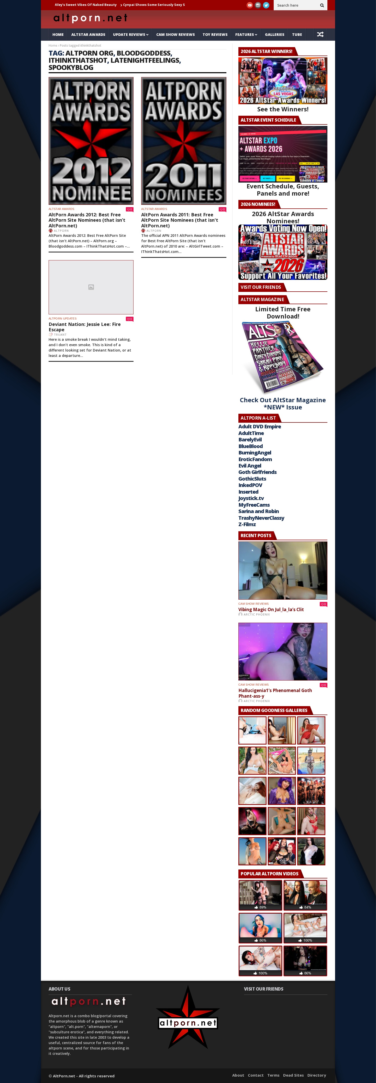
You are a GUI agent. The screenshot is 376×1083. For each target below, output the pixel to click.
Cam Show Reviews (175, 34)
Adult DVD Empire (259, 426)
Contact (256, 1075)
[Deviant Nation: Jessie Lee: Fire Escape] (91, 287)
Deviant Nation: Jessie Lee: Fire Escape (85, 327)
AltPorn (61, 230)
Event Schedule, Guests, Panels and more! (283, 189)
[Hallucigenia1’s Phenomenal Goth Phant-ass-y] (282, 652)
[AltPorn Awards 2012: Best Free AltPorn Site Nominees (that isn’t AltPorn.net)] (91, 141)
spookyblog (71, 67)
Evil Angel (249, 465)
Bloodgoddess (143, 53)
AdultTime (251, 433)
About (238, 1075)
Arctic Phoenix (257, 614)
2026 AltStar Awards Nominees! (283, 217)
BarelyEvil (250, 439)
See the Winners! (282, 109)
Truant (60, 334)
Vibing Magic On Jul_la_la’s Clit (271, 609)
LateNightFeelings (144, 60)
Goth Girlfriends (257, 472)
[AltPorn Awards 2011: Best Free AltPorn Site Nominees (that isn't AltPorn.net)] (183, 141)
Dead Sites (293, 1075)
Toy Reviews (215, 34)
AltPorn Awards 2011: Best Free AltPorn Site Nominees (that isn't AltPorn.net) (179, 220)
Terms (273, 1075)
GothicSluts (252, 478)
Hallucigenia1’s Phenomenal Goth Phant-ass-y (275, 693)
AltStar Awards (88, 34)
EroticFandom (255, 459)
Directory (316, 1075)
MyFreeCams (254, 504)
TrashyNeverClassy (261, 517)
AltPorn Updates (62, 318)
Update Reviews (129, 34)
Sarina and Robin (258, 511)
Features (244, 34)
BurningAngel (254, 452)
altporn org (89, 53)
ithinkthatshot (78, 60)
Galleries (274, 34)
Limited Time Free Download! (283, 312)
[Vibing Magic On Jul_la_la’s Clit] (282, 571)
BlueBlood (250, 446)
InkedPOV (250, 485)
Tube (297, 34)
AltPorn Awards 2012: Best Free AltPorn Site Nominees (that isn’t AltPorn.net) (87, 220)
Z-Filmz (247, 524)
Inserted (248, 491)
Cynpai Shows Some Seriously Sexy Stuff (117, 4)
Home (58, 34)
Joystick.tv (251, 498)
